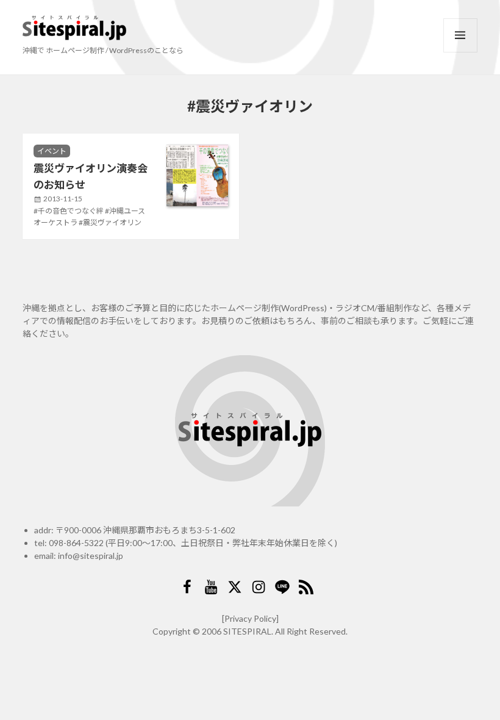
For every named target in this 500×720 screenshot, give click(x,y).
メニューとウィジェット (460, 35)
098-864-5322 (76, 543)
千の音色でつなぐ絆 (71, 210)
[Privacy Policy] (250, 618)
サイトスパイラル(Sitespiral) (74, 28)
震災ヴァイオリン (112, 222)
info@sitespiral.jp (90, 555)
